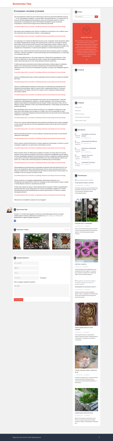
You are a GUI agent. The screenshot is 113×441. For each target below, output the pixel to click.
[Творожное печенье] (77, 164)
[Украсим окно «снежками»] (86, 210)
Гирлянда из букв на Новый (88, 135)
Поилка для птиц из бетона (84, 413)
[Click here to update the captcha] (43, 278)
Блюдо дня (78, 107)
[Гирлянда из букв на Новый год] (77, 138)
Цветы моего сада (80, 120)
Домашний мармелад (89, 141)
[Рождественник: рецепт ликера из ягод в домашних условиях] (86, 357)
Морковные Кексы (48, 247)
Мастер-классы (79, 114)
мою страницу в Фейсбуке (53, 215)
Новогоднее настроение (82, 117)
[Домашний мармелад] (77, 142)
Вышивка (78, 110)
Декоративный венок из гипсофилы (25, 247)
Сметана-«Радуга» (81, 264)
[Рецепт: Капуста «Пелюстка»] (77, 158)
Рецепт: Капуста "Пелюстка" (87, 156)
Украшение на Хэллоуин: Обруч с (85, 287)
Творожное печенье (88, 162)
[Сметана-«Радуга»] (86, 251)
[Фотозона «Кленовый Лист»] (77, 150)
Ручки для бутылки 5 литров (84, 182)
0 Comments (87, 185)
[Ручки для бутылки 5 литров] (84, 180)
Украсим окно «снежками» (83, 223)
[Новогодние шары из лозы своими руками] (86, 314)
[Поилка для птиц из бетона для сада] (86, 399)
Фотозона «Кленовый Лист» (88, 149)
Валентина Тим (22, 3)
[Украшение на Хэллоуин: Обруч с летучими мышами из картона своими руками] (86, 282)
